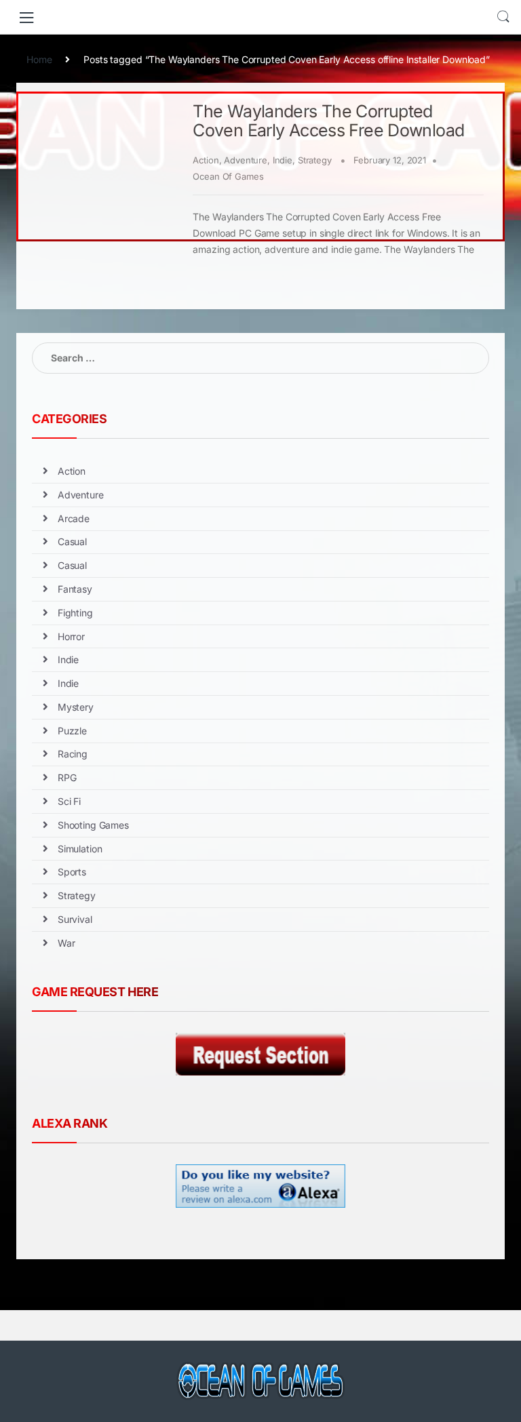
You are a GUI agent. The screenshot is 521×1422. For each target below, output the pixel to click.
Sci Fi (69, 801)
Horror (71, 636)
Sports (72, 871)
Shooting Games (93, 825)
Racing (73, 753)
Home (39, 59)
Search (503, 16)
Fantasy (75, 589)
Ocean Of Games (228, 176)
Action (205, 160)
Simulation (80, 848)
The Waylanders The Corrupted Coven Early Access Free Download (328, 120)
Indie (282, 160)
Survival (75, 919)
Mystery (76, 707)
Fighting (75, 612)
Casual (72, 541)
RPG (67, 777)
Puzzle (72, 730)
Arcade (74, 518)
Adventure (245, 160)
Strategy (315, 160)
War (66, 943)
